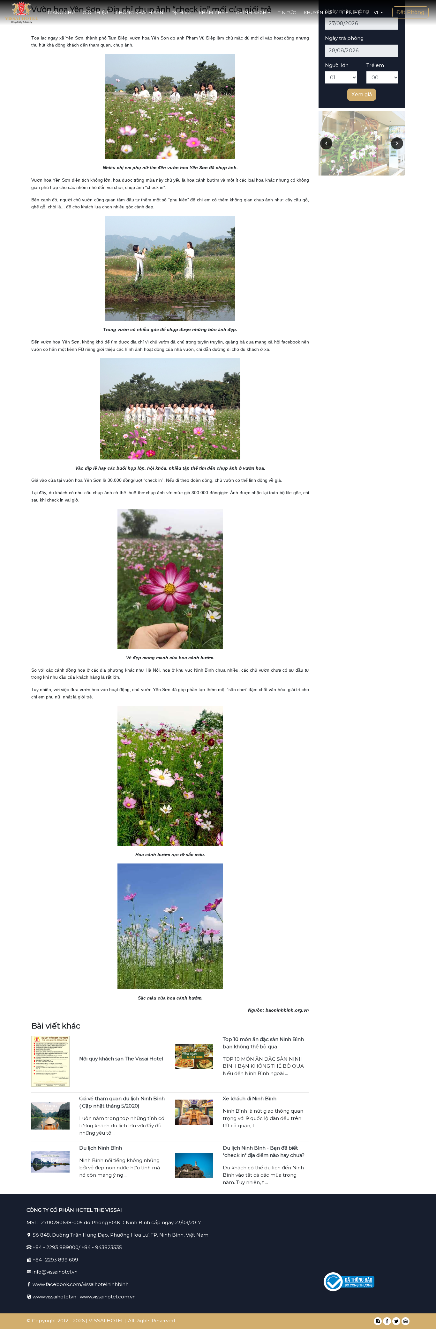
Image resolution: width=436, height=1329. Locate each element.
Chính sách (251, 12)
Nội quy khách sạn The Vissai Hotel (121, 1059)
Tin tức (287, 12)
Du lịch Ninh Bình (100, 1148)
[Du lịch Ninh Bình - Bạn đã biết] (194, 1165)
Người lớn (337, 65)
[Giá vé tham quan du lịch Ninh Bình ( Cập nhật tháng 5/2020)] (50, 1115)
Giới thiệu (95, 12)
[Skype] (378, 1321)
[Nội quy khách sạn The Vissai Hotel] (50, 1061)
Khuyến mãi (319, 12)
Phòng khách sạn (139, 12)
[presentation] (326, 143)
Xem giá (361, 94)
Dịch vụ (181, 12)
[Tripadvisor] (406, 1321)
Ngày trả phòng (344, 38)
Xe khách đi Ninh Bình (249, 1098)
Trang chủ (61, 12)
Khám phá (212, 12)
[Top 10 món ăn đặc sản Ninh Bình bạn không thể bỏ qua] (194, 1056)
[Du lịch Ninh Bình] (50, 1161)
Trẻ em (375, 65)
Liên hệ (351, 12)
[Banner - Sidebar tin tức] (362, 141)
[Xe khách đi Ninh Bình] (194, 1112)
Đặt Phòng (410, 12)
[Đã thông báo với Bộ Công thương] (349, 1281)
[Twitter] (396, 1321)
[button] (378, 12)
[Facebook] (387, 1321)
